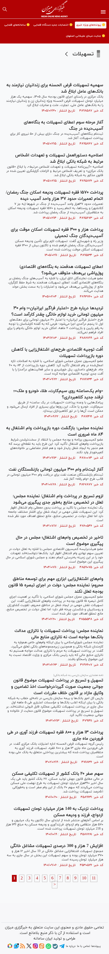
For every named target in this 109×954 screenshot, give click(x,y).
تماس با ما (83, 946)
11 (94, 878)
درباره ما (70, 946)
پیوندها (96, 946)
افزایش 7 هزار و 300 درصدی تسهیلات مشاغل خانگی (56, 846)
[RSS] (22, 948)
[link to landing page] (55, 9)
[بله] (55, 948)
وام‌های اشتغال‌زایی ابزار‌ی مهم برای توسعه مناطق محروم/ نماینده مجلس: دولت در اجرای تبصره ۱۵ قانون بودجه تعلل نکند (55, 585)
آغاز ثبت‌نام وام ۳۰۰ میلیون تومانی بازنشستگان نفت (56, 469)
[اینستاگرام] (35, 948)
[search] (5, 9)
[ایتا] (41, 948)
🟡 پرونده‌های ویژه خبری (90, 25)
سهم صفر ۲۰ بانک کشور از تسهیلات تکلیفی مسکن (57, 774)
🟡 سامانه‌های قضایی (17, 25)
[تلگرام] (62, 948)
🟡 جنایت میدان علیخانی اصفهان (85, 36)
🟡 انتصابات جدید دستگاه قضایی (52, 25)
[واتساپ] (48, 948)
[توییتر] (28, 948)
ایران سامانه (43, 938)
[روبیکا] (9, 948)
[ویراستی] (16, 948)
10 (84, 878)
